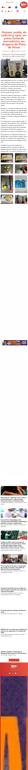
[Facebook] (2, 11)
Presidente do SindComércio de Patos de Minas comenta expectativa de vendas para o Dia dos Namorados (14, 589)
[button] (24, 11)
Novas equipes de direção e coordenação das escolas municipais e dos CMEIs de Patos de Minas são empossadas (13, 567)
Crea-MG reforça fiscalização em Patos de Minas (13, 611)
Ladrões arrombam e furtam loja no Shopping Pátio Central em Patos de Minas (13, 652)
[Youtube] (8, 11)
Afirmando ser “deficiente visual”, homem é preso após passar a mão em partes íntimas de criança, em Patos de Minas (13, 499)
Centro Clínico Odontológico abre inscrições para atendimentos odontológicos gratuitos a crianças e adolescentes (14, 521)
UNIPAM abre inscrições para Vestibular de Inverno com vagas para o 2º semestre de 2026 (14, 631)
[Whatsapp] (11, 11)
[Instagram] (5, 11)
